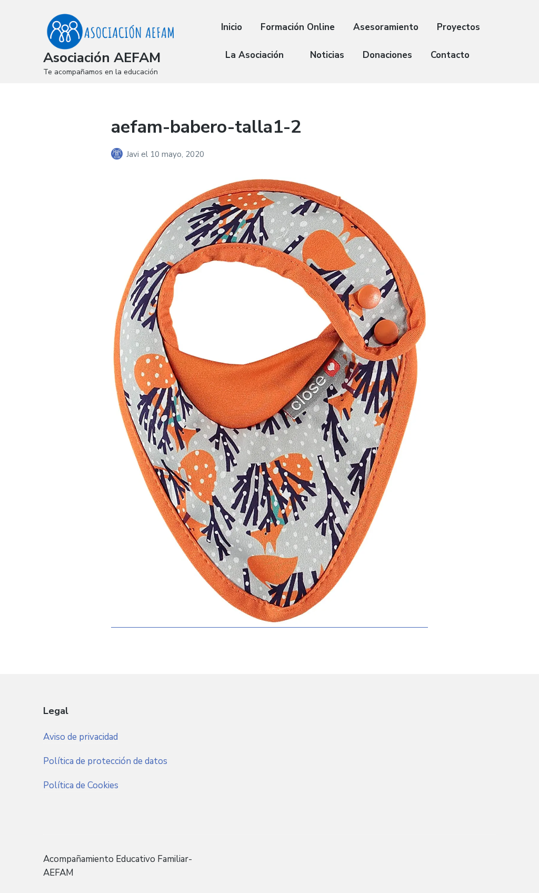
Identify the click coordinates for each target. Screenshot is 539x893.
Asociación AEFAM (102, 57)
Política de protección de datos (105, 761)
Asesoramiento (385, 27)
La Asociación (254, 55)
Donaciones (387, 55)
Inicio (231, 27)
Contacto (450, 55)
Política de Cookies (80, 785)
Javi (133, 154)
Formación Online (298, 27)
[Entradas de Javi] (118, 154)
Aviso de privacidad (80, 737)
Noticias (327, 55)
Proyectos (458, 27)
